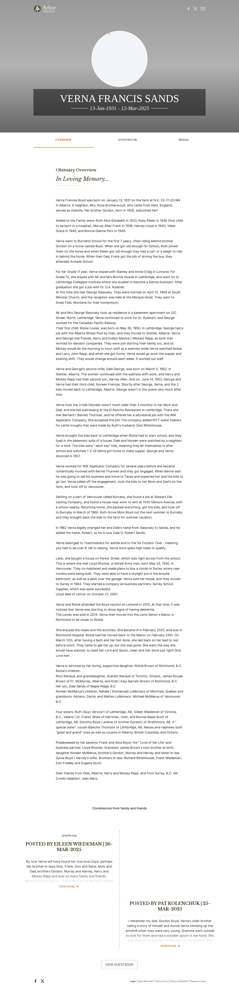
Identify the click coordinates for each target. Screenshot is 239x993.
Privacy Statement (179, 981)
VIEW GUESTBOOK (119, 964)
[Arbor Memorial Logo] (44, 9)
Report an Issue (198, 981)
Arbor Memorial (145, 981)
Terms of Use (161, 981)
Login (133, 981)
